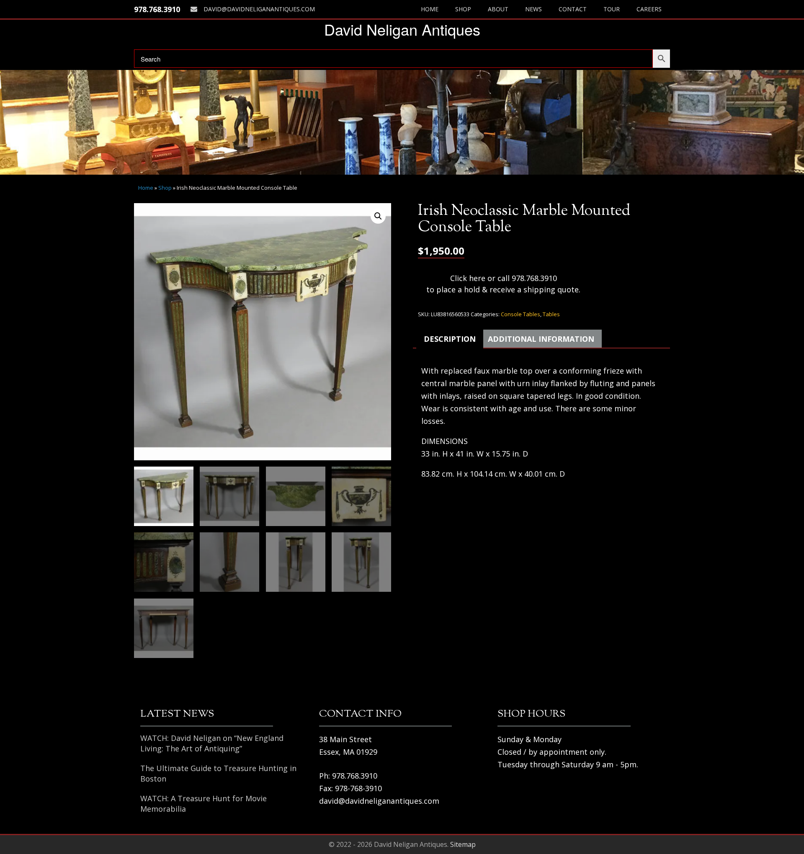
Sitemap (463, 844)
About (498, 9)
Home (429, 9)
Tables (551, 314)
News (533, 9)
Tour (611, 9)
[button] (378, 216)
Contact (573, 9)
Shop (463, 9)
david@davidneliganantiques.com (259, 9)
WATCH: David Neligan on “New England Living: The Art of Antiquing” (211, 743)
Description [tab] (450, 339)
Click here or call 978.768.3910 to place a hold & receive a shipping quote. (503, 283)
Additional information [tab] (541, 339)
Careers (649, 9)
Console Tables (520, 314)
